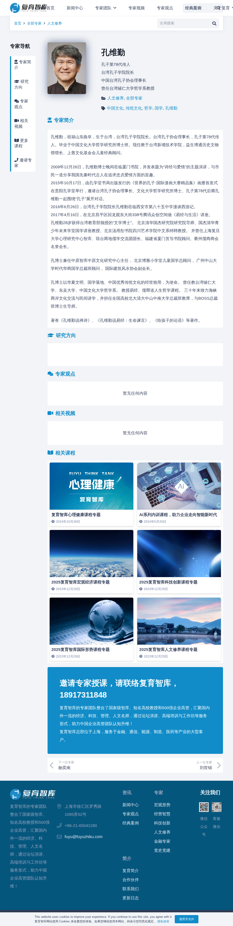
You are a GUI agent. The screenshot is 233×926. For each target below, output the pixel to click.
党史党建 (162, 850)
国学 (159, 108)
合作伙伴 (130, 879)
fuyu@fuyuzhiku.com (84, 836)
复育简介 (130, 870)
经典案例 (130, 823)
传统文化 (134, 108)
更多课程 (21, 143)
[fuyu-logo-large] (28, 8)
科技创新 (162, 823)
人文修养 (54, 23)
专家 (158, 792)
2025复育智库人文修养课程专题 (168, 649)
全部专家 (34, 23)
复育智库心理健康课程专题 (76, 514)
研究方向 (21, 84)
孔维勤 (171, 108)
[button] (113, 8)
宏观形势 (162, 805)
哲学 (148, 108)
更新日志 (130, 898)
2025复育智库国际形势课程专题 (80, 649)
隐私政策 (163, 921)
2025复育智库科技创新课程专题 (168, 582)
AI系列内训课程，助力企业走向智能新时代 (178, 514)
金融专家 (162, 841)
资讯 (127, 792)
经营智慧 (162, 814)
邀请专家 (23, 163)
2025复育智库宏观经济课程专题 (80, 582)
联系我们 (130, 889)
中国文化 (115, 108)
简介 (127, 858)
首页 (17, 23)
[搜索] (214, 23)
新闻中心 (130, 805)
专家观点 (21, 104)
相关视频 (21, 123)
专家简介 (22, 65)
